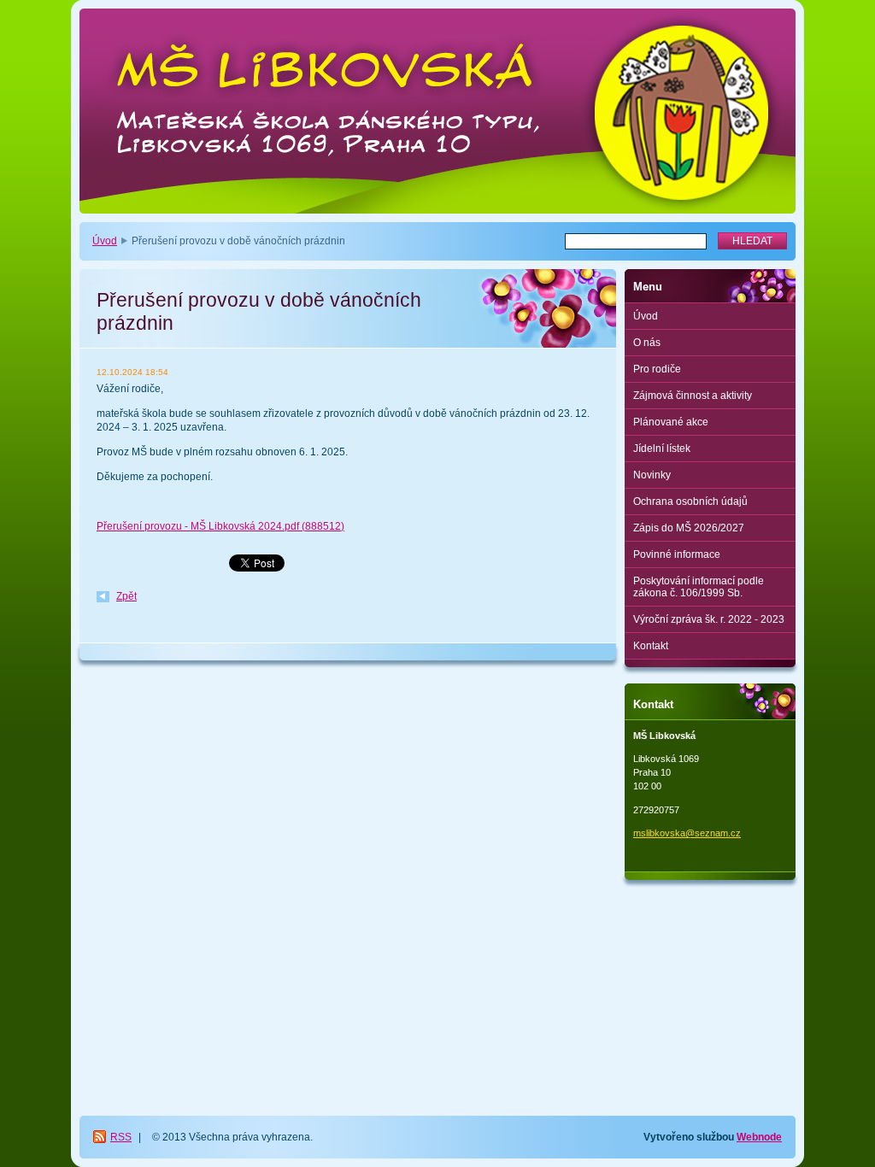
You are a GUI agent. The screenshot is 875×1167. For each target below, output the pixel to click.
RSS (121, 1137)
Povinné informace (676, 554)
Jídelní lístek (661, 448)
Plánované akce (670, 422)
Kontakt (650, 646)
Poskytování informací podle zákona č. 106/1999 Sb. (698, 587)
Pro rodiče (657, 369)
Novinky (652, 475)
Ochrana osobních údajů (690, 501)
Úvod (104, 241)
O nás (647, 343)
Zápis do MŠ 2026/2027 (688, 528)
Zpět (126, 596)
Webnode (759, 1137)
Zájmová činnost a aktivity (692, 396)
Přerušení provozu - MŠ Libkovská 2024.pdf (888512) (220, 526)
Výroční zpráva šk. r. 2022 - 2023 (708, 619)
